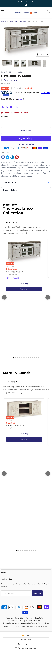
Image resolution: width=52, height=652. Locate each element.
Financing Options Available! (15, 112)
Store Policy (39, 618)
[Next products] (47, 297)
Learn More (45, 92)
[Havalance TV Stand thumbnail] (7, 63)
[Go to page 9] (30, 357)
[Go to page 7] (26, 357)
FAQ (21, 620)
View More (10, 222)
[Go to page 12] (36, 357)
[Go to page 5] (21, 357)
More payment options (26, 144)
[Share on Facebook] (3, 157)
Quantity (4, 117)
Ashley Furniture (10, 80)
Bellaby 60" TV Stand (15, 426)
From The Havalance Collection (13, 72)
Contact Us (19, 618)
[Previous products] (4, 297)
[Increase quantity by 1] (22, 122)
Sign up (37, 593)
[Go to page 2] (15, 357)
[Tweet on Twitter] (7, 157)
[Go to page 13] (38, 357)
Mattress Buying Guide (34, 620)
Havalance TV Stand (14, 272)
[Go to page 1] (13, 358)
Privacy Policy (12, 620)
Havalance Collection (17, 21)
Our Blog (45, 623)
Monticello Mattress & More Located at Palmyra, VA (21, 623)
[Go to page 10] (32, 357)
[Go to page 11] (34, 357)
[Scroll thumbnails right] (49, 63)
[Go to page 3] (17, 357)
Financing (29, 618)
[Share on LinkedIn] (12, 157)
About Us (9, 618)
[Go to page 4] (19, 357)
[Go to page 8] (28, 357)
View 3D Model (11, 107)
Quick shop (24, 284)
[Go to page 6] (24, 357)
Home (3, 21)
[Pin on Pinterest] (17, 157)
